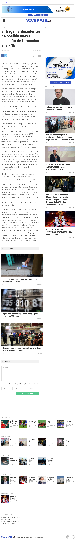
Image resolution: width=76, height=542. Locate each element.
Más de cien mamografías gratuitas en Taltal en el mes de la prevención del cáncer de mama (60, 137)
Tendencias (32, 463)
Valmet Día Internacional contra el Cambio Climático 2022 (59, 108)
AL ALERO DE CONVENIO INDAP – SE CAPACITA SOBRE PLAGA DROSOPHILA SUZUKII (59, 167)
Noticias (4, 27)
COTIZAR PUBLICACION (38, 15)
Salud (17, 481)
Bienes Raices (18, 3)
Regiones (12, 444)
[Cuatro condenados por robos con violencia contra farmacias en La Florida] (22, 265)
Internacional (70, 442)
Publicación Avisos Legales (8, 3)
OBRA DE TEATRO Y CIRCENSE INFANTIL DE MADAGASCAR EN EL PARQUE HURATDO (59, 232)
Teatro (12, 500)
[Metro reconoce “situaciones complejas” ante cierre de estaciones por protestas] (22, 334)
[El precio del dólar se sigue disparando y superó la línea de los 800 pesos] (22, 300)
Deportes (15, 425)
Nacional (71, 112)
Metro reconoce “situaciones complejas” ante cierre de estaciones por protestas (21, 349)
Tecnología (13, 463)
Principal (12, 443)
